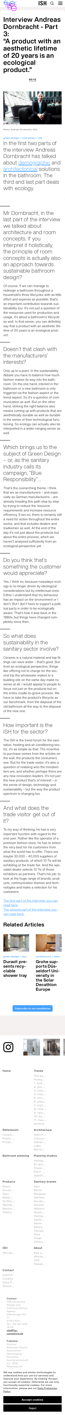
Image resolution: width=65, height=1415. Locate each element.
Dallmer (39, 1197)
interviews (28, 138)
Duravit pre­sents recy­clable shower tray (15, 968)
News (6, 1186)
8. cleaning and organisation (42, 1109)
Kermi (38, 1223)
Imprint (7, 1275)
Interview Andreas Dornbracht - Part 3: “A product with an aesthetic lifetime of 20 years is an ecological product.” (32, 44)
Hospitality (10, 1135)
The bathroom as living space (42, 1076)
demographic (34, 162)
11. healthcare (42, 1120)
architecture (43, 956)
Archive (39, 1123)
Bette (38, 1190)
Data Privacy (10, 1282)
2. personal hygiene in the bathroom (42, 1087)
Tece (37, 1234)
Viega (38, 1238)
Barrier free (42, 1149)
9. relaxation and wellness (42, 1112)
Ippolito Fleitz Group (42, 1175)
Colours (39, 1138)
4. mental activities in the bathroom (42, 1094)
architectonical (20, 169)
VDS (37, 1260)
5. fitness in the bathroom (42, 1098)
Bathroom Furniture (10, 1208)
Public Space (10, 1138)
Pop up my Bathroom (42, 1253)
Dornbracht (42, 1201)
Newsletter (10, 1286)
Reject (32, 1408)
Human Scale (42, 1079)
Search (52, 3)
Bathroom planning (15, 1155)
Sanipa (39, 1230)
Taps (5, 1194)
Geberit (39, 1208)
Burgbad (40, 1194)
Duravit (39, 1205)
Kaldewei (40, 1219)
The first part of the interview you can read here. (30, 903)
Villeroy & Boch (42, 1241)
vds (40, 138)
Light (37, 1146)
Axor (37, 1186)
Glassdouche (42, 1212)
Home (6, 1071)
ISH (5, 1248)
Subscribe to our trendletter (32, 1008)
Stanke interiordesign (42, 1168)
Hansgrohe (41, 1216)
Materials (40, 1142)
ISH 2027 (9, 1253)
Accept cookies (32, 1399)
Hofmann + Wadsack (42, 1160)
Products (8, 1181)
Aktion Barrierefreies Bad (42, 1256)
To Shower (9, 1201)
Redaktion (41, 1264)
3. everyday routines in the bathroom (42, 1090)
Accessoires (10, 1190)
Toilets (7, 1212)
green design (11, 138)
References (10, 1130)
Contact (8, 1270)
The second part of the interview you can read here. (30, 911)
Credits (7, 1278)
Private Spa (10, 1142)
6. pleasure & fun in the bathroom (42, 1101)
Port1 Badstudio (42, 1172)
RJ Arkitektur (42, 1164)
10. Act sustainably (42, 1116)
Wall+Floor (41, 1135)
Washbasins (10, 1205)
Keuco (38, 1227)
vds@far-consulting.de (15, 1332)
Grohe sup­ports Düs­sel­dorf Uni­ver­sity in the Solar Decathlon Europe (48, 975)
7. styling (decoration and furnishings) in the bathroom (42, 1105)
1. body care (42, 1083)
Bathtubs (9, 1197)
